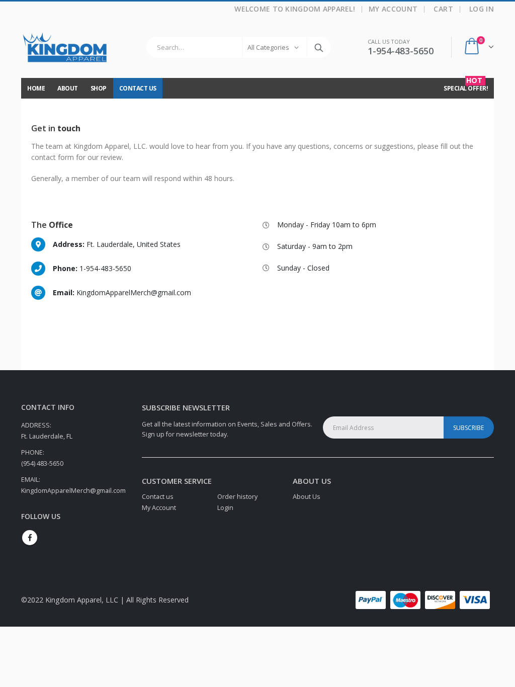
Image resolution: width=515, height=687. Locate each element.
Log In (481, 9)
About (67, 88)
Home (36, 88)
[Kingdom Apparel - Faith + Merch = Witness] (65, 47)
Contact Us (137, 88)
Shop (99, 88)
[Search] (318, 47)
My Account (393, 9)
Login (225, 507)
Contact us (158, 496)
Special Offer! (466, 85)
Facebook (29, 537)
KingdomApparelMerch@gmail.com (73, 490)
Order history (237, 496)
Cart (443, 9)
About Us (306, 496)
